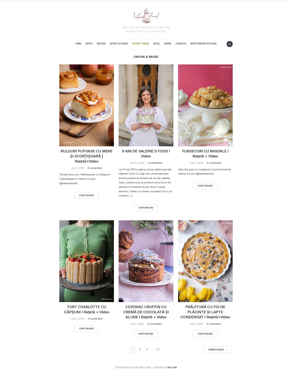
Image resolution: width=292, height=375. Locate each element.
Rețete (89, 43)
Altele (156, 43)
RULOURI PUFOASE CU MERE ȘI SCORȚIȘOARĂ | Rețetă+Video (87, 156)
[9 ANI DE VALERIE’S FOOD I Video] (146, 66)
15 (158, 349)
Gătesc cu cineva (119, 43)
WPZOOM (172, 367)
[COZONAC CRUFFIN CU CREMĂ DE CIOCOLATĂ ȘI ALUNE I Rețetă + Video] (146, 222)
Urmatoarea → (218, 349)
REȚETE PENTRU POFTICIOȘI (203, 43)
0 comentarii (95, 168)
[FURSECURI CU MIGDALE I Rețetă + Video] (205, 66)
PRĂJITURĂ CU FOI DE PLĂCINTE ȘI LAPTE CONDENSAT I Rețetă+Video (205, 312)
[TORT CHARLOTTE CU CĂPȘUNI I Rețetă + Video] (86, 222)
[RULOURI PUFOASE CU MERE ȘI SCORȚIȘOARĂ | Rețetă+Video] (86, 66)
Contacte (181, 43)
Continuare (86, 195)
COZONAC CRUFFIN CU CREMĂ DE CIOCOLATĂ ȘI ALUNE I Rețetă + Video (146, 312)
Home (78, 43)
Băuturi (101, 43)
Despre (167, 43)
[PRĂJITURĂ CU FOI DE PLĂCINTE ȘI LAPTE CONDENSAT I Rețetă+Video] (205, 222)
